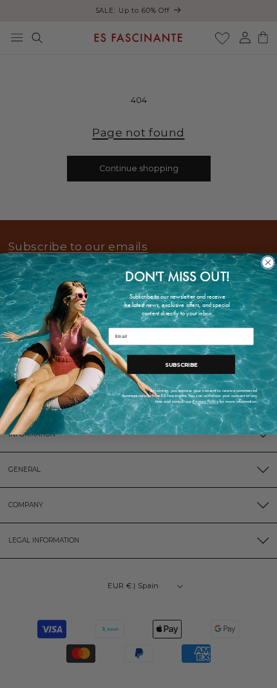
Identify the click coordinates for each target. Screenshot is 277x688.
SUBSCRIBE (181, 364)
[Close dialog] (268, 262)
